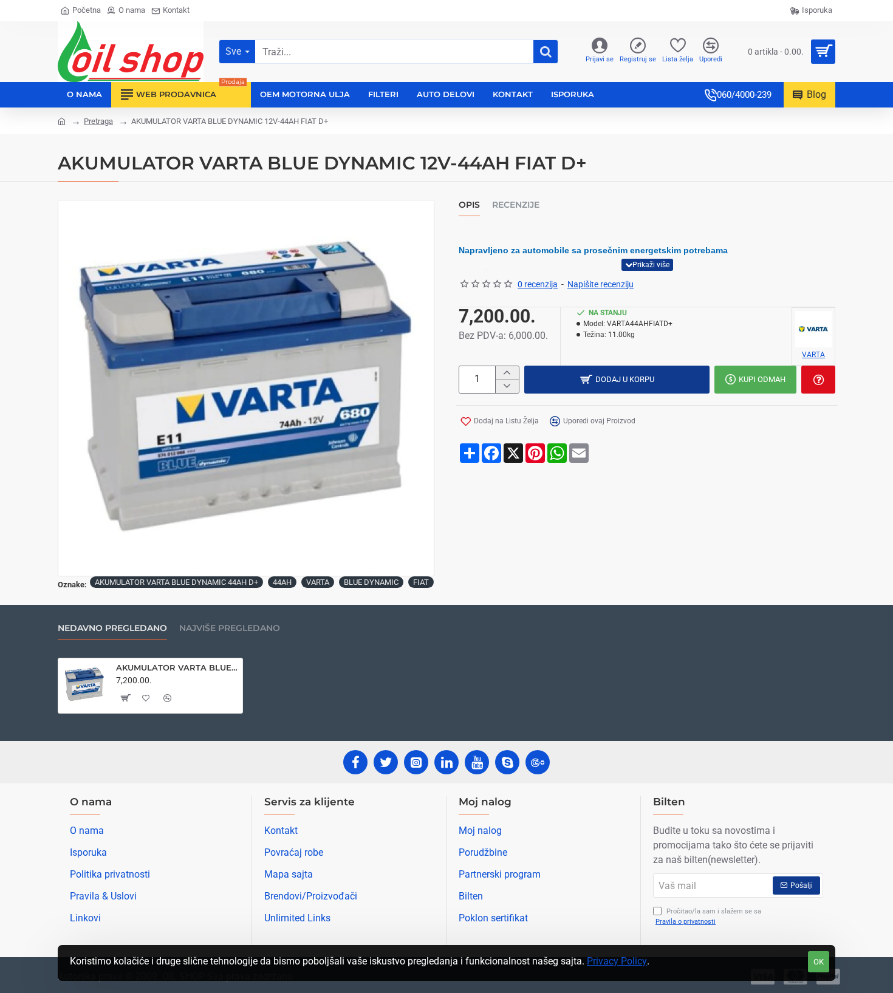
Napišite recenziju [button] (600, 284)
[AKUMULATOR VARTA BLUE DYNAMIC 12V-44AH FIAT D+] (84, 684)
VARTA (317, 582)
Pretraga (98, 121)
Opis (469, 205)
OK (818, 961)
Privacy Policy (617, 961)
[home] (62, 121)
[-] (507, 386)
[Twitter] (386, 762)
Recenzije (515, 205)
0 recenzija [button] (538, 284)
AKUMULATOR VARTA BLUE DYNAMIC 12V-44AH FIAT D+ (177, 667)
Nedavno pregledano (112, 628)
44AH (282, 582)
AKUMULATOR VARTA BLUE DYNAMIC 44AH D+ (176, 582)
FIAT (421, 582)
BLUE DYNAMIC (371, 582)
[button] (647, 265)
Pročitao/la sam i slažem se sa (708, 916)
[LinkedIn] (446, 762)
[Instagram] (416, 762)
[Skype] (507, 762)
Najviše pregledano (229, 628)
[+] (507, 373)
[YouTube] (477, 762)
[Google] (537, 762)
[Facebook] (355, 762)
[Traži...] (545, 51)
